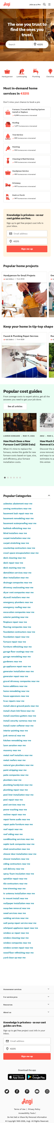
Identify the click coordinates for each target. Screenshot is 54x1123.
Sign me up (27, 248)
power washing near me (15, 809)
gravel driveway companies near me (21, 681)
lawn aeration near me (14, 745)
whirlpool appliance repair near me (20, 928)
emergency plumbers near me (18, 602)
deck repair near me (13, 562)
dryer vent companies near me (18, 592)
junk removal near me (14, 735)
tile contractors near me (15, 883)
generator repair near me (15, 676)
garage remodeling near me (17, 656)
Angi (42, 436)
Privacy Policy (34, 1109)
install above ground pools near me (21, 705)
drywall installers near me (16, 597)
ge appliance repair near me (17, 666)
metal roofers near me (14, 760)
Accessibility (26, 1113)
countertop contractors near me (19, 548)
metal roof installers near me (17, 755)
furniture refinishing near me (17, 646)
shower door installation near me (19, 854)
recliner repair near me (14, 814)
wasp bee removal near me (16, 908)
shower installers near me (16, 858)
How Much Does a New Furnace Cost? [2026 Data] (19, 442)
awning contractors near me (17, 508)
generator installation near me (18, 671)
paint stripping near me (14, 770)
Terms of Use (19, 1109)
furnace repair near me (14, 641)
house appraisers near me (16, 696)
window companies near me (17, 942)
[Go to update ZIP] (35, 44)
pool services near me (14, 804)
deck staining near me (14, 567)
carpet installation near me (16, 538)
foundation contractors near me (19, 631)
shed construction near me (16, 849)
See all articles (15, 406)
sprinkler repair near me (15, 878)
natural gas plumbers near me (18, 765)
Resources (7, 1004)
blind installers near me (15, 533)
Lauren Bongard (11, 436)
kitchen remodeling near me (17, 740)
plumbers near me (12, 780)
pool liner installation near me (18, 794)
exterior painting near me (15, 617)
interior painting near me (15, 730)
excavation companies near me (18, 612)
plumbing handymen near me (17, 784)
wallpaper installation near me (18, 903)
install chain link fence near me (18, 710)
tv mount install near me (15, 898)
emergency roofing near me (16, 607)
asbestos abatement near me (17, 503)
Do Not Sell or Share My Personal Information (27, 1117)
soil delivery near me (13, 868)
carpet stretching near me (16, 543)
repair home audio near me (16, 819)
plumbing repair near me (15, 789)
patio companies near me (15, 775)
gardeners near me (12, 661)
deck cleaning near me (14, 557)
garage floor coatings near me (18, 651)
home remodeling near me (16, 691)
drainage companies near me (17, 582)
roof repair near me (12, 829)
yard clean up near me (14, 957)
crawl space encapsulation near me (20, 552)
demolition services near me (17, 572)
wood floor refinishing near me (18, 952)
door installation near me (16, 577)
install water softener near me (18, 725)
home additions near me (15, 686)
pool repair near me (13, 799)
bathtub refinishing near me (17, 528)
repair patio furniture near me (18, 824)
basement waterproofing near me (19, 523)
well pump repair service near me (19, 923)
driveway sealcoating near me (18, 587)
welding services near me (15, 918)
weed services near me (14, 913)
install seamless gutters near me (19, 715)
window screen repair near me (18, 947)
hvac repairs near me (13, 701)
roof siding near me (13, 834)
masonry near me (12, 750)
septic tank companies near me (18, 844)
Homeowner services (12, 989)
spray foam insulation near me (18, 873)
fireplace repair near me (15, 622)
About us (7, 1012)
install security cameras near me (19, 720)
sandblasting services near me (18, 839)
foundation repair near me (16, 636)
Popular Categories (17, 496)
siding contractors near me (16, 863)
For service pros (10, 997)
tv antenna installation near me (19, 893)
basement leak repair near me (18, 513)
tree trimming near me (14, 888)
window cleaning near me (16, 937)
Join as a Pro (35, 4)
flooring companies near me (17, 627)
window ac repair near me (16, 932)
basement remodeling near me (18, 518)
